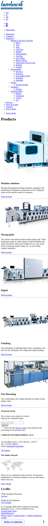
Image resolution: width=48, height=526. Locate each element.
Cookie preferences (34, 515)
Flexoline (19, 78)
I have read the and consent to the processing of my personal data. (21, 429)
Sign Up (5, 425)
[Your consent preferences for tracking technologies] (43, 521)
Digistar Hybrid (22, 85)
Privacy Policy (21, 428)
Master (18, 94)
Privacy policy (6, 515)
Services (9, 102)
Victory (19, 98)
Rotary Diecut (21, 60)
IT (7, 15)
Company (10, 36)
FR (7, 17)
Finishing (14, 87)
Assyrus (4, 496)
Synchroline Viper (23, 76)
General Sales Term (8, 511)
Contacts (9, 107)
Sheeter (19, 52)
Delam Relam (21, 54)
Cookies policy (19, 515)
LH (17, 100)
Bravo (18, 43)
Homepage (10, 34)
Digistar (19, 89)
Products (9, 38)
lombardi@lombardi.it (15, 446)
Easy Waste (20, 58)
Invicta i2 (19, 74)
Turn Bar (19, 56)
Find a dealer (11, 109)
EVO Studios (6, 503)
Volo (17, 47)
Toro (17, 45)
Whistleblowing (7, 513)
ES (7, 19)
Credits (4, 518)
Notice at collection (13, 522)
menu (10, 30)
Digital (13, 83)
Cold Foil (19, 49)
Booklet (19, 65)
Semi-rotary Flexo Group (25, 63)
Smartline (19, 80)
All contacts (5, 450)
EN (7, 13)
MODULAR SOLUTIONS (22, 41)
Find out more (6, 196)
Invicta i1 (19, 72)
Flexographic (16, 69)
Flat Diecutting (16, 91)
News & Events (12, 105)
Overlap (19, 67)
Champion (20, 96)
